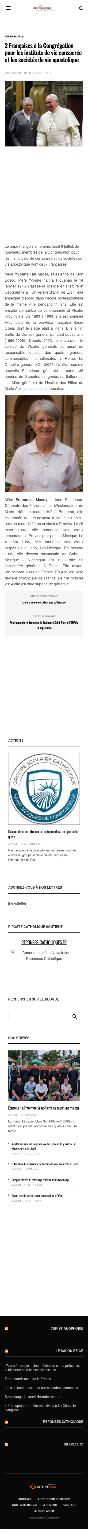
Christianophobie (66, 1328)
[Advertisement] (44, 195)
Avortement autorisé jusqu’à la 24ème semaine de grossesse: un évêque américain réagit (43, 1146)
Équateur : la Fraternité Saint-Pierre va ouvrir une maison (43, 1108)
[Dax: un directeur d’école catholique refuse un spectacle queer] (44, 789)
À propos (50, 1505)
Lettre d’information (54, 1499)
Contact (69, 1505)
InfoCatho (73, 1444)
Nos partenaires (24, 1505)
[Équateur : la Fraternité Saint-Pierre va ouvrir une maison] (44, 1075)
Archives (24, 1499)
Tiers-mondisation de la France (28, 1378)
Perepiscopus (14, 36)
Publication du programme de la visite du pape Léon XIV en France (44, 1164)
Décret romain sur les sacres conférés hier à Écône (36, 1195)
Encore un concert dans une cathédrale (44, 602)
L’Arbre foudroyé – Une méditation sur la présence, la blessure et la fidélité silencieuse (42, 1367)
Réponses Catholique (63, 1421)
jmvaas (13, 843)
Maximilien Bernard (18, 73)
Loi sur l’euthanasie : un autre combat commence (41, 1387)
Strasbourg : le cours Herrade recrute (32, 1396)
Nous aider (45, 1511)
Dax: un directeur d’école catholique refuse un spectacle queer (42, 834)
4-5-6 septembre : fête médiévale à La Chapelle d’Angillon (40, 1407)
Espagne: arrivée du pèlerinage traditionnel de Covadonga (40, 1179)
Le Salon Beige (69, 1350)
